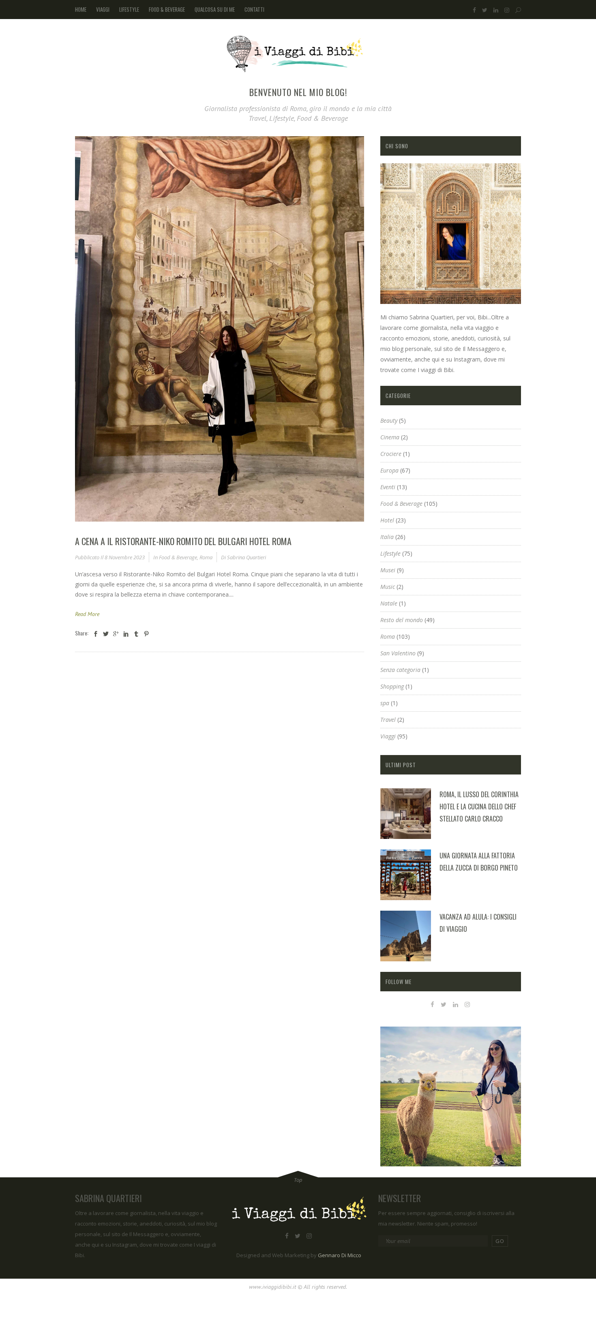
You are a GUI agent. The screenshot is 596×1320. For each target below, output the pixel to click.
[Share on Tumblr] (136, 633)
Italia (387, 537)
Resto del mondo (401, 620)
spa (384, 703)
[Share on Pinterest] (146, 633)
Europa (389, 470)
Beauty (388, 420)
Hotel (387, 520)
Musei (387, 570)
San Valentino (398, 653)
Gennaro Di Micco (339, 1255)
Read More (87, 614)
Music (387, 586)
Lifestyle (390, 553)
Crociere (390, 454)
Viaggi (388, 736)
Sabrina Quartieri (246, 557)
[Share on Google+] (116, 633)
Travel (388, 719)
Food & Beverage (178, 557)
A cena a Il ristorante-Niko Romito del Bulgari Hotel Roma (183, 541)
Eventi (387, 487)
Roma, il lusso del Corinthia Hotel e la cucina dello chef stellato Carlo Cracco (479, 806)
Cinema (389, 437)
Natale (388, 603)
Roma (205, 557)
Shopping (392, 686)
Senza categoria (400, 670)
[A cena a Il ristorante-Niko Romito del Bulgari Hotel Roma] (219, 329)
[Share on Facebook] (96, 633)
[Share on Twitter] (106, 633)
